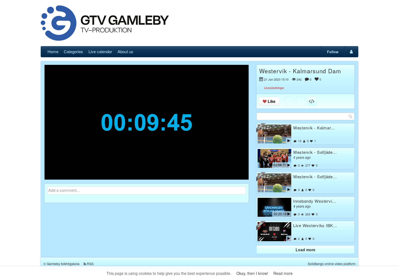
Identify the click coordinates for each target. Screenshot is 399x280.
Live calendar (100, 51)
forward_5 (180, 118)
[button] (52, 173)
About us (125, 51)
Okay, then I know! (252, 273)
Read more (283, 273)
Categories (73, 51)
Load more (305, 249)
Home (52, 51)
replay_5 (113, 118)
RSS (90, 263)
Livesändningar (274, 87)
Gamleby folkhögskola (63, 263)
